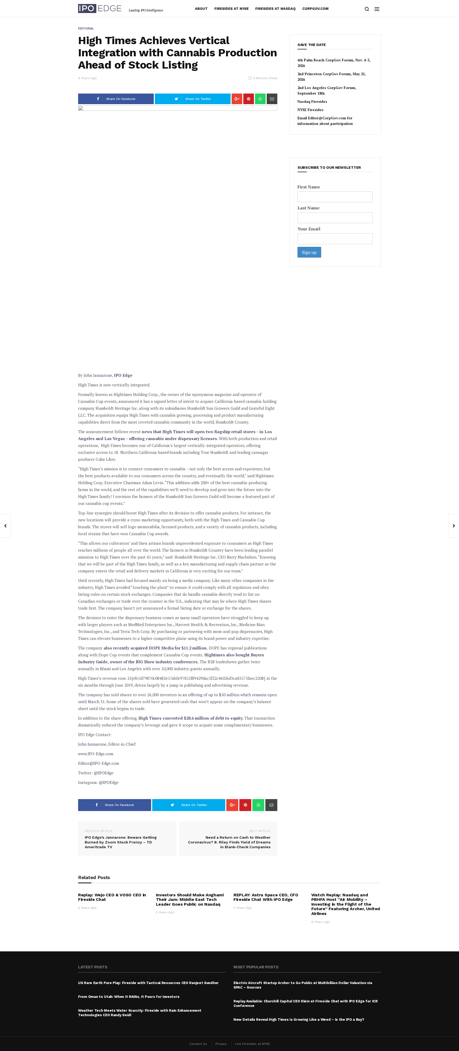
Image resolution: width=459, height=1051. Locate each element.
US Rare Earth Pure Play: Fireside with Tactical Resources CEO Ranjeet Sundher (148, 983)
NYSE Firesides (311, 109)
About (201, 9)
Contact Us (198, 1044)
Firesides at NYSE (231, 9)
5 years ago (87, 908)
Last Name (309, 208)
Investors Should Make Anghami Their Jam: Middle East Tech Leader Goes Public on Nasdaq (190, 899)
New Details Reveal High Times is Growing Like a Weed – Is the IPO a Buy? (298, 1020)
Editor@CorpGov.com (327, 118)
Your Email (309, 229)
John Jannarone (98, 375)
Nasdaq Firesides (312, 101)
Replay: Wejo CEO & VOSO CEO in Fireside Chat (112, 897)
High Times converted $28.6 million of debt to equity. (190, 718)
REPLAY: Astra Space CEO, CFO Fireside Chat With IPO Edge (265, 897)
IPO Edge (123, 375)
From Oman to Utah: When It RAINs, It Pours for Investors (128, 997)
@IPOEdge (103, 772)
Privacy (221, 1044)
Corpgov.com (315, 9)
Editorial (86, 28)
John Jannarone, (92, 744)
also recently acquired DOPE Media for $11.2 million (155, 648)
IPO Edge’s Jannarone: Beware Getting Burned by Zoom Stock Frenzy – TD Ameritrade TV (121, 839)
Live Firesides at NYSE (252, 1044)
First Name (309, 187)
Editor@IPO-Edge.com (98, 763)
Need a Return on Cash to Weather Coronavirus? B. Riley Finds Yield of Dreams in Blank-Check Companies (229, 839)
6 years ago (87, 78)
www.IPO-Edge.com (95, 753)
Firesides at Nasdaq (275, 9)
